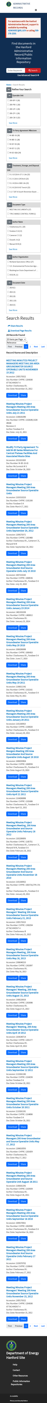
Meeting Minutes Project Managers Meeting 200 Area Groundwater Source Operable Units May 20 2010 (22, 641)
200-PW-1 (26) (15, 104)
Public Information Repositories (20, 1383)
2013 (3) (12, 292)
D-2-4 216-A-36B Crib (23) (19, 183)
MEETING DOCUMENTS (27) (20, 209)
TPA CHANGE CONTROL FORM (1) (23, 214)
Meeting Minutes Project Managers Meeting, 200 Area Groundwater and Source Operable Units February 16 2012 (21, 828)
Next (36, 346)
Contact (16, 1370)
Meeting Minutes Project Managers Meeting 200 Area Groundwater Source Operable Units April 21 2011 (22, 790)
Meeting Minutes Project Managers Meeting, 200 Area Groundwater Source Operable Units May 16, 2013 (22, 954)
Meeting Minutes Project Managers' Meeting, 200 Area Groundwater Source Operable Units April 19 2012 (22, 1028)
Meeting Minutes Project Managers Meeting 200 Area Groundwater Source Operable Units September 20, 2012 (22, 526)
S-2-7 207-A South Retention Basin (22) (24, 192)
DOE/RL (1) (14, 275)
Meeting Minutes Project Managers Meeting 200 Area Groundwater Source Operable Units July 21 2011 (22, 408)
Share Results (16, 325)
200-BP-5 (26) (15, 100)
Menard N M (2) (15, 244)
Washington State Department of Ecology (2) (24, 270)
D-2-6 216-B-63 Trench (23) (20, 187)
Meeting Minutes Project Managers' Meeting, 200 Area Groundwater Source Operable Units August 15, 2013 (22, 991)
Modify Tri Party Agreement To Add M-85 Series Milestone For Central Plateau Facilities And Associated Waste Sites (22, 451)
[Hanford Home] (11, 1345)
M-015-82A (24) (15, 152)
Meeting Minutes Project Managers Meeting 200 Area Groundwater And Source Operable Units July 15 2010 (21, 566)
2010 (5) (12, 305)
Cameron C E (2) (16, 235)
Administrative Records (22, 4)
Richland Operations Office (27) (22, 262)
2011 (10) (13, 300)
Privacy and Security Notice (19, 1401)
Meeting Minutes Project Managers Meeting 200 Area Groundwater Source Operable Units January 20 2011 (22, 715)
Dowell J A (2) (15, 240)
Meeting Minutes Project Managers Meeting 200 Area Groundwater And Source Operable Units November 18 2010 (21, 871)
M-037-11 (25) (15, 148)
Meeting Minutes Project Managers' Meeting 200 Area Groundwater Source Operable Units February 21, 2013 (22, 913)
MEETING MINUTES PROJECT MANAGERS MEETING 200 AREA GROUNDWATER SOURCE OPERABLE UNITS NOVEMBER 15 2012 (22, 366)
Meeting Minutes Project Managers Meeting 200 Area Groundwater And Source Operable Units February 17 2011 (20, 1253)
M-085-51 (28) (15, 139)
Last (43, 346)
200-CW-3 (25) (15, 117)
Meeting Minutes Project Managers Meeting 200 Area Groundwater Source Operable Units (22, 489)
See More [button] (13, 123)
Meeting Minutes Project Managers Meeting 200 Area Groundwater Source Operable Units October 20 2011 (22, 1103)
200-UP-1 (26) (15, 109)
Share (23, 395)
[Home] (8, 4)
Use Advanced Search (27, 75)
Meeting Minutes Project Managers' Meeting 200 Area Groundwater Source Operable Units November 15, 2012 (22, 1292)
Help (15, 1364)
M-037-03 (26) (15, 144)
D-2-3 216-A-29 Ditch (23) (19, 179)
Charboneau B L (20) (17, 227)
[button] (8, 89)
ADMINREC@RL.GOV (17, 30)
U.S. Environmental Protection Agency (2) (24, 266)
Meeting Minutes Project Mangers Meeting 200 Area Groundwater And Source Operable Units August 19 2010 (22, 752)
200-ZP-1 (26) (15, 113)
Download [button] (12, 395)
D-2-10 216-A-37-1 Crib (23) (20, 174)
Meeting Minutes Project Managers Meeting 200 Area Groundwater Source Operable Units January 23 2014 (22, 603)
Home (8, 85)
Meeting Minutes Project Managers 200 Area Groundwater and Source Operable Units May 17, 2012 (23, 1140)
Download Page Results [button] (21, 330)
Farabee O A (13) (16, 231)
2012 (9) (12, 296)
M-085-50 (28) (15, 135)
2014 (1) (12, 287)
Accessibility (14, 1396)
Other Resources (20, 1375)
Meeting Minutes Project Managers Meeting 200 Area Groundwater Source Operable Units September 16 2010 (22, 1214)
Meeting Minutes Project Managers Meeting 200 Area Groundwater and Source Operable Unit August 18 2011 (22, 1177)
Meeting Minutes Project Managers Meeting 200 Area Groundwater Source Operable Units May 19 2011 (22, 678)
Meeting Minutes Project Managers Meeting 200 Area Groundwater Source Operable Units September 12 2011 (22, 1065)
